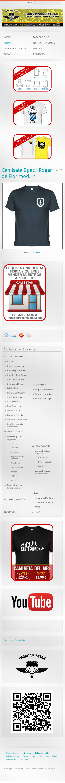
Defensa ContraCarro (16, 392)
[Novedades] (21, 335)
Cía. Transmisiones (15, 397)
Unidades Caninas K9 (44, 502)
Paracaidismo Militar (43, 394)
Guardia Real (16, 463)
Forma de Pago (52, 756)
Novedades (10, 511)
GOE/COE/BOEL (17, 443)
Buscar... (30, 2)
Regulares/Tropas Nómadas (17, 457)
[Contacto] (24, 292)
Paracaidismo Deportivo (45, 398)
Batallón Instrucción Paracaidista (15, 425)
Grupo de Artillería (15, 415)
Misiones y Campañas (14, 499)
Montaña (14, 452)
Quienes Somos (12, 753)
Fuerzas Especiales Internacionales (15, 486)
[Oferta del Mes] (32, 552)
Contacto (24, 760)
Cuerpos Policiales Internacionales (42, 472)
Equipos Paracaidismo (44, 389)
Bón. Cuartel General (16, 383)
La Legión (14, 447)
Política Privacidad (42, 753)
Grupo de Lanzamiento (17, 419)
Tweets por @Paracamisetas (14, 640)
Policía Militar (12, 388)
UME (13, 476)
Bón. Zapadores (14, 406)
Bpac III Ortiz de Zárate (16, 375)
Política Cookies (12, 756)
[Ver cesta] (28, 335)
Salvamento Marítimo (44, 497)
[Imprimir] (57, 169)
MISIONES (38, 48)
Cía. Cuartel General (15, 379)
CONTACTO (39, 54)
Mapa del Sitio (11, 760)
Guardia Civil (43, 457)
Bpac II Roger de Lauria (17, 370)
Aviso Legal (26, 753)
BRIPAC (10, 361)
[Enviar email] (13, 335)
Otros (40, 466)
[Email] (60, 169)
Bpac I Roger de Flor (15, 366)
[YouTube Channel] (32, 602)
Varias (37, 506)
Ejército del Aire (17, 467)
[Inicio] (6, 335)
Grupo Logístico (13, 410)
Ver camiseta (36, 253)
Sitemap (36, 511)
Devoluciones (37, 756)
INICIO (7, 37)
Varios (13, 480)
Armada (14, 471)
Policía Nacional (44, 462)
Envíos (25, 756)
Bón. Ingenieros (13, 401)
